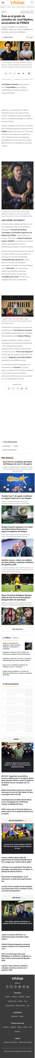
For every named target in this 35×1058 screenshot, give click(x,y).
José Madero (6, 446)
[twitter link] (11, 986)
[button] (3, 3)
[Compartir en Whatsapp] (6, 73)
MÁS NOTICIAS (17, 629)
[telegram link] (23, 986)
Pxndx (16, 446)
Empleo (21, 1016)
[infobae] (17, 2)
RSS (28, 1005)
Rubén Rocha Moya (28, 7)
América (7, 996)
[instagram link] (15, 986)
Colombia (21, 996)
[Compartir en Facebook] (10, 73)
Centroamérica (10, 1005)
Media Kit (17, 1031)
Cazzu (10, 7)
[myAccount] (31, 2)
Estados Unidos (12, 1001)
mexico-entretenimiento (9, 450)
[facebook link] (7, 986)
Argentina (14, 996)
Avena (5, 7)
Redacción (15, 1016)
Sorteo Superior (17, 7)
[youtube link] (19, 986)
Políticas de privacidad (24, 1042)
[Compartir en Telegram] (23, 73)
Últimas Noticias (20, 1005)
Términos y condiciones (10, 1042)
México (3, 12)
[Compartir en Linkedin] (19, 73)
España (28, 996)
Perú (25, 1001)
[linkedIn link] (27, 986)
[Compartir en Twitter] (14, 73)
